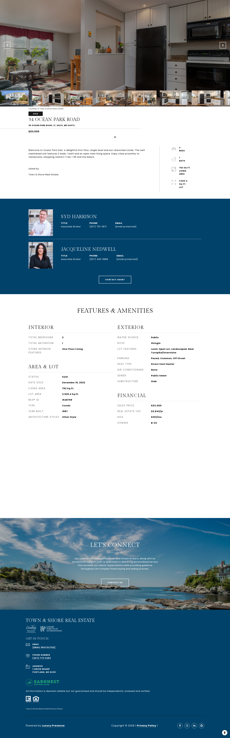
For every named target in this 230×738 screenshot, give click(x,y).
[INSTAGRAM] (187, 725)
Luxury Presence (53, 725)
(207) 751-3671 (98, 226)
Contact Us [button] (115, 582)
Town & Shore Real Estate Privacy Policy (44, 709)
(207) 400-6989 (98, 259)
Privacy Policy (146, 725)
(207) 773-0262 (41, 658)
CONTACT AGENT (115, 279)
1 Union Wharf (41, 669)
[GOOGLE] (201, 725)
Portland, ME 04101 (44, 672)
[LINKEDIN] (194, 725)
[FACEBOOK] (180, 725)
